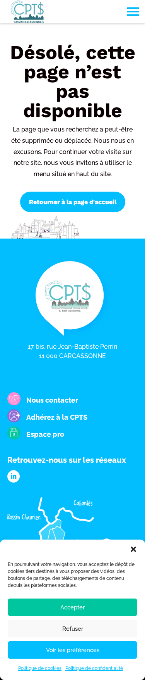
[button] (133, 549)
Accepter (72, 607)
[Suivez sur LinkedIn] (13, 476)
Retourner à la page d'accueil (72, 202)
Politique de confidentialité (94, 668)
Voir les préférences (72, 650)
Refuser (72, 628)
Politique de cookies (39, 668)
